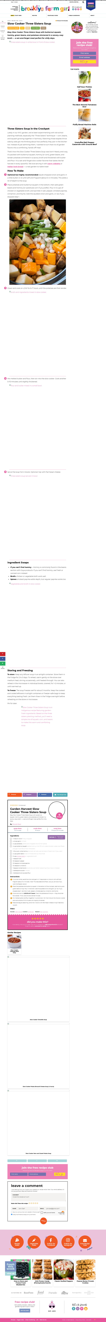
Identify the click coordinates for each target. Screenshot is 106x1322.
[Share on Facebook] (37, 1160)
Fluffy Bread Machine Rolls (84, 124)
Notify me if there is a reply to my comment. (24, 1214)
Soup (20, 20)
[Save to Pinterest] (17, 1160)
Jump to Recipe (3, 38)
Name (14, 1208)
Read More (94, 31)
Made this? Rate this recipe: (19, 1203)
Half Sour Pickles (84, 87)
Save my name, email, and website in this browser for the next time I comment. (34, 1212)
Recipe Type (15, 20)
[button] (11, 805)
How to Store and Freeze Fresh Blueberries (20, 1283)
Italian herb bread (15, 167)
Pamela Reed (17, 824)
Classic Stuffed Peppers (64, 1281)
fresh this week (11, 1269)
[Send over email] (57, 1160)
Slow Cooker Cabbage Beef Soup (14, 951)
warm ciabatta (54, 164)
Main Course (18, 911)
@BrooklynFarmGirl (51, 924)
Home (9, 20)
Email (42, 1208)
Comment (16, 1194)
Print (59, 817)
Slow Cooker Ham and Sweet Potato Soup (38, 1153)
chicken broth (21, 856)
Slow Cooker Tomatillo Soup (38, 1019)
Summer (45, 911)
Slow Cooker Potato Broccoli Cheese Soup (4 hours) (38, 1086)
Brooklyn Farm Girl (45, 8)
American (31, 911)
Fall (41, 911)
